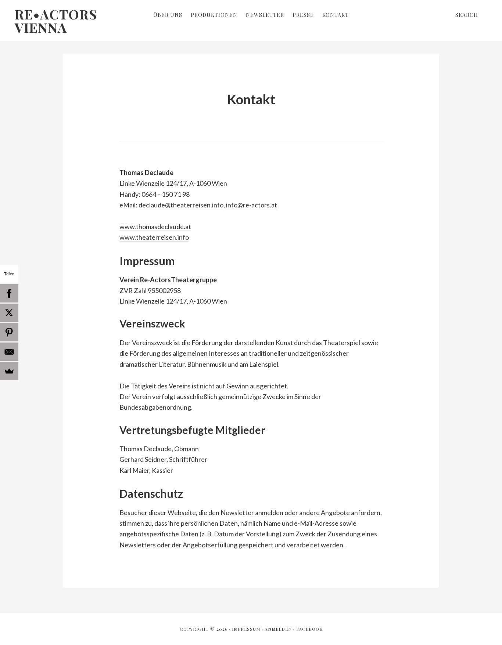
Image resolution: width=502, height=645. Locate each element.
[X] (9, 313)
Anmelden (278, 629)
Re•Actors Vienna (56, 20)
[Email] (9, 352)
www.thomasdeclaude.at (155, 226)
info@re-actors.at (251, 205)
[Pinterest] (9, 332)
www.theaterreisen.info (154, 237)
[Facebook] (9, 293)
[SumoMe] (9, 371)
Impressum (246, 629)
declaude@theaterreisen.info (181, 205)
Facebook (309, 629)
